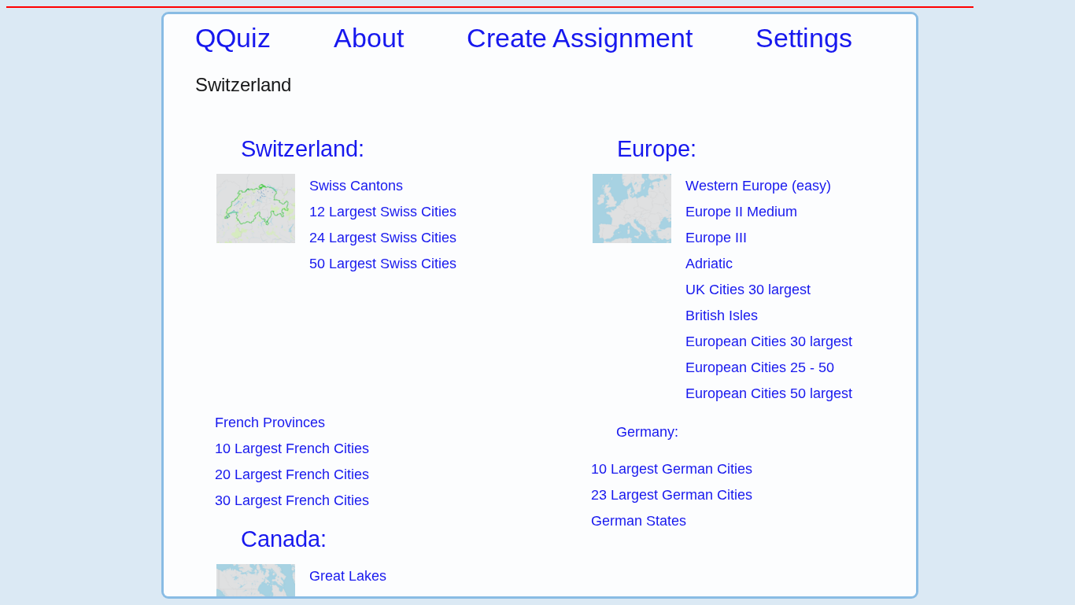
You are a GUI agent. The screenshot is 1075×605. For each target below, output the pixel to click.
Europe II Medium (741, 211)
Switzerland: (302, 148)
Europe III (716, 237)
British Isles (721, 315)
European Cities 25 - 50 (759, 367)
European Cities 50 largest (768, 393)
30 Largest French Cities (292, 500)
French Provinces (270, 422)
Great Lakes (347, 576)
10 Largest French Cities (292, 448)
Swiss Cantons (356, 186)
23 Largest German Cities (671, 495)
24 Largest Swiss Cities (382, 237)
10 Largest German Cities (671, 469)
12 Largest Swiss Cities (382, 211)
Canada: (284, 539)
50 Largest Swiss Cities (382, 263)
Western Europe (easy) (758, 186)
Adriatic (709, 263)
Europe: (656, 148)
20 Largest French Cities (292, 474)
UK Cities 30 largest (748, 289)
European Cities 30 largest (768, 341)
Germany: (647, 432)
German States (638, 521)
